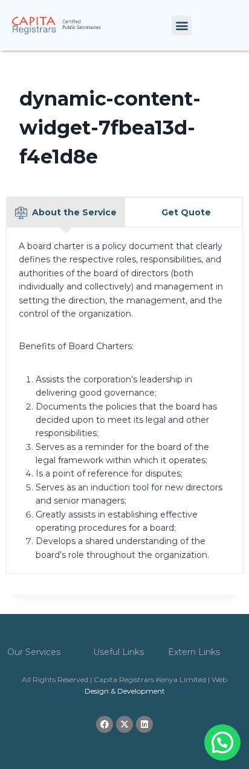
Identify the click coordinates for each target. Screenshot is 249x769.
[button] (182, 26)
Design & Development (125, 690)
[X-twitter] (124, 724)
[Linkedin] (144, 724)
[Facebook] (104, 724)
